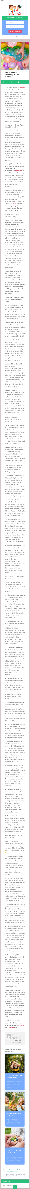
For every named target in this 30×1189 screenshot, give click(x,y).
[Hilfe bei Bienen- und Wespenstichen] (14, 1055)
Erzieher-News (18, 1169)
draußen (8, 1174)
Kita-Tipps (17, 1171)
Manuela (15, 82)
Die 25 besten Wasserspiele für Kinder (12, 75)
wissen (9, 850)
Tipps (14, 1176)
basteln (11, 792)
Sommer (22, 88)
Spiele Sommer (21, 1174)
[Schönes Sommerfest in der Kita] (14, 1093)
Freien (14, 204)
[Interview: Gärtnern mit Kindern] (14, 1129)
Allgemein (11, 1169)
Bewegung (18, 171)
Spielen (10, 1176)
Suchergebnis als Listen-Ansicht (20, 36)
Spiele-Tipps (5, 1176)
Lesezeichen (5, 36)
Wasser (17, 1176)
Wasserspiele (23, 1176)
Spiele (16, 1174)
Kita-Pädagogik (10, 1171)
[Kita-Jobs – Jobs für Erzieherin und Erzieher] (15, 4)
